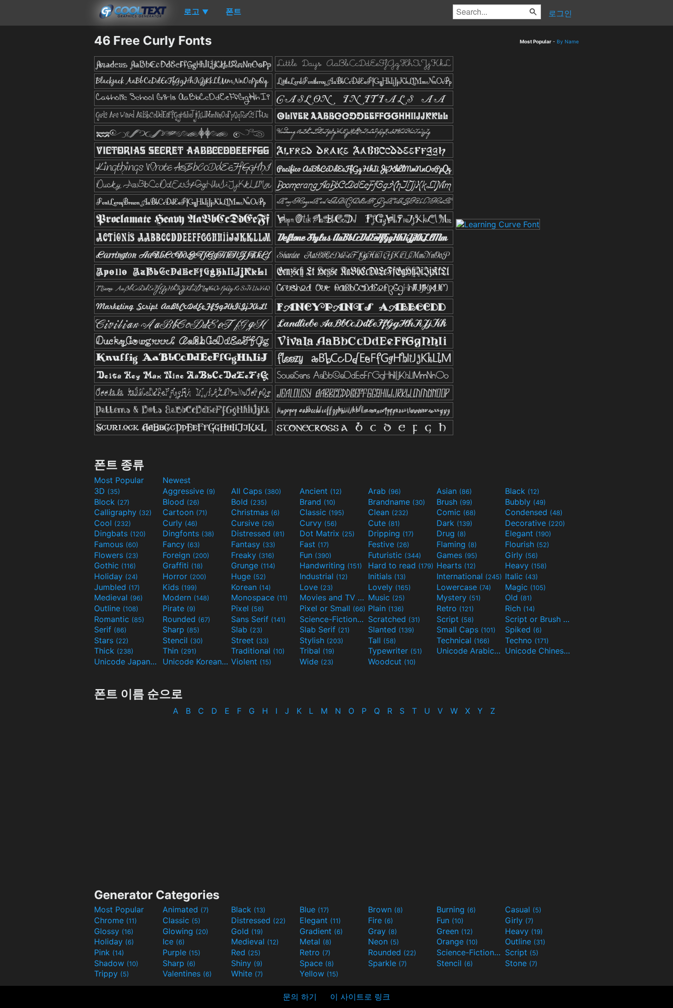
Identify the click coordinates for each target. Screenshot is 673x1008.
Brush (454, 502)
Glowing (185, 931)
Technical (463, 640)
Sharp (181, 629)
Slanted (391, 629)
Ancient (321, 491)
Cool (112, 523)
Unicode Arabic (470, 651)
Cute (384, 523)
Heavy (526, 565)
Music (386, 597)
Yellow (319, 973)
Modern (186, 597)
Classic (322, 512)
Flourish (527, 544)
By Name (568, 41)
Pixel (247, 608)
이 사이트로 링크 (360, 997)
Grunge (253, 565)
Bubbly (525, 502)
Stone (521, 963)
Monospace (259, 597)
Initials (387, 576)
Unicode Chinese (538, 651)
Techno (527, 640)
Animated (186, 909)
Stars (111, 640)
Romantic (119, 619)
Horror (184, 576)
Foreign (186, 555)
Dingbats (120, 533)
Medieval (118, 597)
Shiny (247, 963)
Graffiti (183, 565)
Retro (455, 608)
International (469, 576)
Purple (182, 952)
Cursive (252, 523)
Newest (177, 480)
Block (112, 502)
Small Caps (466, 629)
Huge (248, 576)
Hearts (456, 565)
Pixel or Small (333, 608)
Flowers (116, 555)
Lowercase (464, 587)
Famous (116, 544)
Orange (457, 941)
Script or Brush (538, 619)
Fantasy (253, 544)
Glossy (114, 931)
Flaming (457, 544)
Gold (247, 931)
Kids (180, 587)
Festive (388, 544)
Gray (382, 931)
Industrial (324, 576)
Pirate (179, 608)
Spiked (523, 629)
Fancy (181, 544)
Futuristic (394, 555)
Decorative (535, 523)
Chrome (115, 920)
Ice (174, 941)
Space (317, 963)
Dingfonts (188, 533)
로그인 (560, 13)
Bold (249, 502)
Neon (383, 941)
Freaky (252, 555)
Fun (316, 555)
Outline (116, 608)
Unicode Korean (196, 661)
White (247, 973)
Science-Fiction (333, 619)
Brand (318, 502)
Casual (523, 909)
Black (522, 491)
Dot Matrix (327, 533)
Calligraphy (123, 512)
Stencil (183, 640)
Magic (525, 587)
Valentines (187, 973)
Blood (181, 502)
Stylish (321, 640)
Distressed (258, 533)
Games (457, 555)
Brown (385, 909)
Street (250, 640)
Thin (180, 651)
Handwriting (331, 565)
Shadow (116, 963)
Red (246, 952)
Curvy (318, 523)
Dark (454, 523)
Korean (251, 587)
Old (518, 597)
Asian (454, 491)
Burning (456, 909)
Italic (521, 576)
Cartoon (185, 512)
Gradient (321, 931)
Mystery (459, 597)
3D (107, 491)
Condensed (534, 512)
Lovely (389, 587)
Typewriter (395, 651)
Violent (251, 661)
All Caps (256, 491)
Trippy (111, 973)
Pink (109, 952)
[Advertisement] (46, 181)
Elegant (528, 533)
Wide (317, 661)
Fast (314, 544)
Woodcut (392, 661)
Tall (382, 640)
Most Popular (119, 480)
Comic (456, 512)
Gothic (115, 565)
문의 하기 (300, 997)
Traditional (258, 651)
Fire (380, 920)
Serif (110, 629)
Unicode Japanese (127, 661)
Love (316, 587)
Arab (384, 491)
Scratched (394, 619)
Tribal (317, 651)
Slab (247, 629)
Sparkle (387, 963)
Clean (388, 512)
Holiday (116, 576)
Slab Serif (325, 629)
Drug (451, 533)
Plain (386, 608)
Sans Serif (258, 619)
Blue (314, 909)
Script (455, 619)
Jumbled (117, 587)
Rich (520, 608)
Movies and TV (333, 597)
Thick (114, 651)
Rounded (186, 619)
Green (455, 931)
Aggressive (189, 491)
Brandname (396, 502)
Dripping (391, 533)
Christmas (255, 512)
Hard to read (401, 565)
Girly (521, 555)
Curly (180, 523)
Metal (316, 941)
